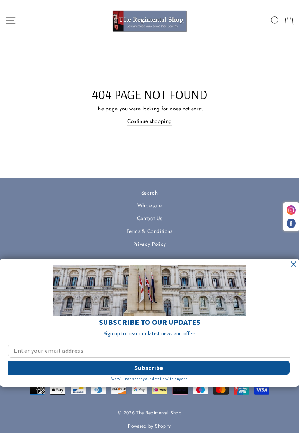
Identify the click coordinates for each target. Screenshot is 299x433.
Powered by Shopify (149, 425)
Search (149, 192)
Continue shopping (149, 121)
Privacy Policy (149, 244)
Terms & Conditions (149, 231)
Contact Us (149, 218)
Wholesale (149, 205)
